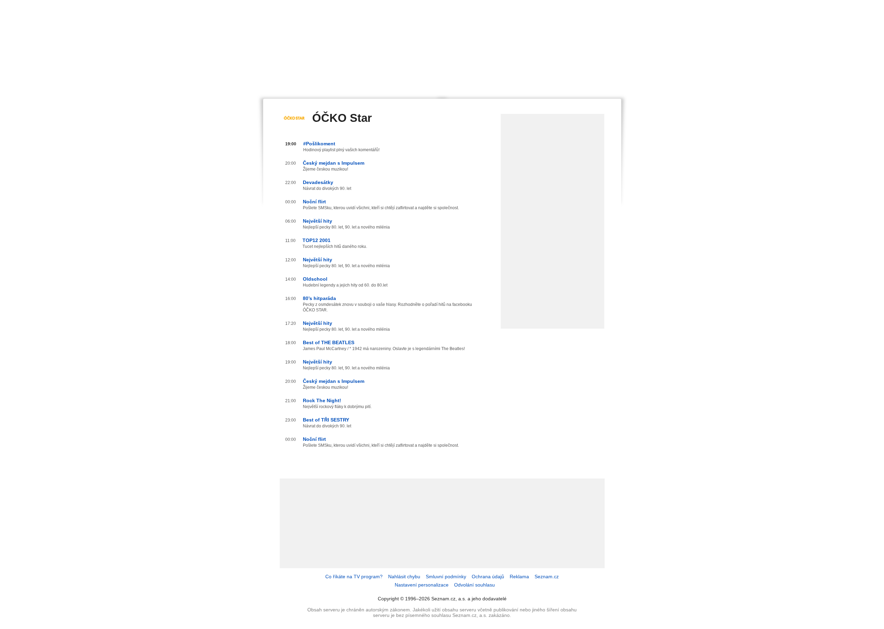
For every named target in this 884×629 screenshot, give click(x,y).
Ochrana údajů (488, 576)
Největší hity (317, 221)
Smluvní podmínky (446, 576)
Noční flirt (314, 201)
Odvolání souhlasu (474, 585)
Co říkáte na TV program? (354, 576)
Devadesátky (318, 182)
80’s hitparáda (319, 298)
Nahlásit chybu (404, 576)
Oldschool (315, 279)
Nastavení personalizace (422, 585)
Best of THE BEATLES (328, 342)
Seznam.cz (547, 576)
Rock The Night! (322, 400)
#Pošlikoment (319, 143)
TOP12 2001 (316, 240)
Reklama (519, 576)
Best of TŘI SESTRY (326, 420)
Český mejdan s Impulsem (333, 163)
